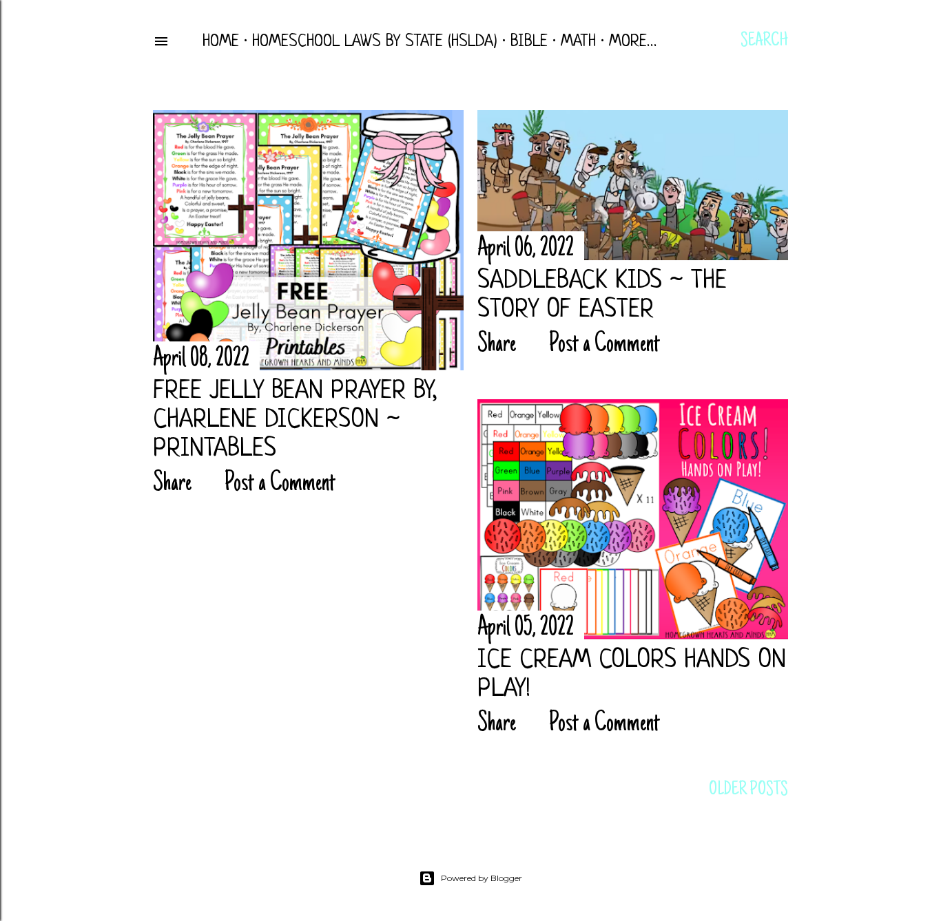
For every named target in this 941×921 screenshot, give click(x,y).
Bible (529, 42)
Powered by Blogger (481, 878)
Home (221, 42)
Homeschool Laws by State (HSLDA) (374, 42)
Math (578, 42)
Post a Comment (280, 483)
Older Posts (748, 790)
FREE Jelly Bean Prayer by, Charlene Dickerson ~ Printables (295, 420)
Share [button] (172, 483)
